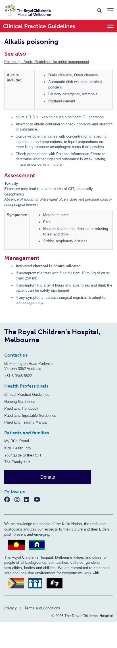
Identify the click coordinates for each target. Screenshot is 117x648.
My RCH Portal (16, 441)
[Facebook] (9, 499)
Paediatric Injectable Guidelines (30, 415)
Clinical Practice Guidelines (26, 394)
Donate (47, 477)
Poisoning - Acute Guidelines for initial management (46, 62)
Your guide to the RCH (22, 455)
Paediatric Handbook (21, 408)
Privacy (10, 608)
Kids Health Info (17, 448)
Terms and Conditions (42, 608)
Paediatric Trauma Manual (25, 422)
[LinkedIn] (29, 499)
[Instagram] (19, 499)
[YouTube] (39, 499)
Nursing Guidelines (19, 401)
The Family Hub (17, 462)
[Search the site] (99, 10)
